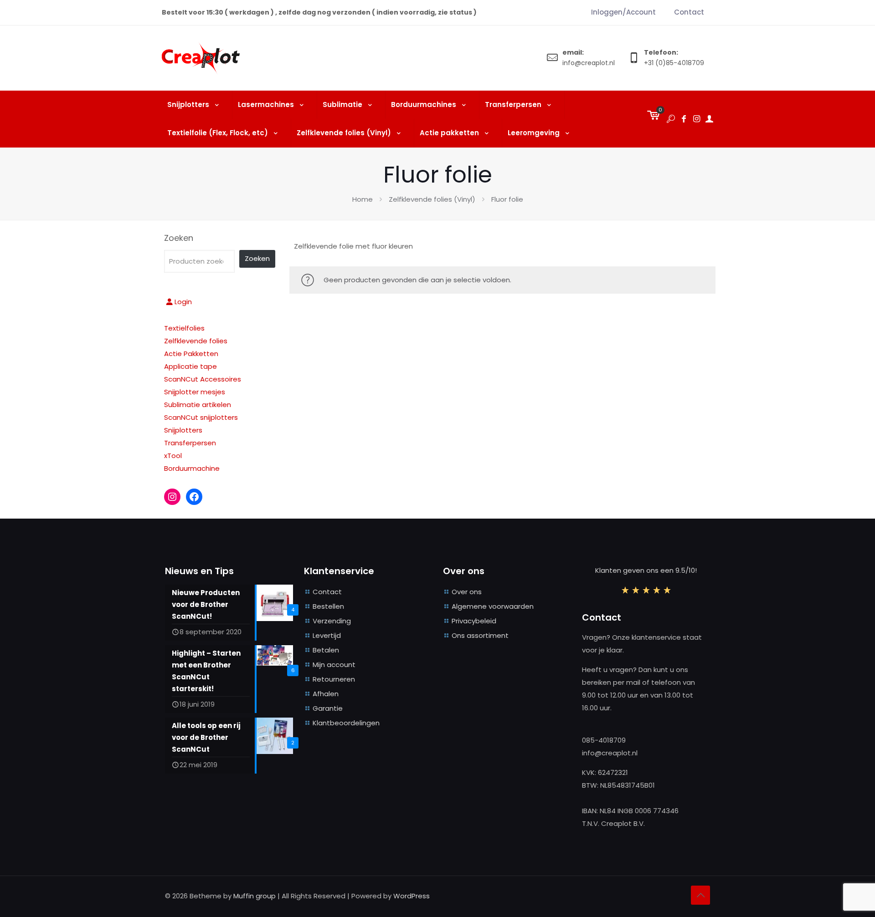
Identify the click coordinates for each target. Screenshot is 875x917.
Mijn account (334, 664)
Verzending (332, 621)
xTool (173, 455)
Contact (327, 591)
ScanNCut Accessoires (202, 379)
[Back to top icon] (700, 895)
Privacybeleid (474, 621)
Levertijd (327, 635)
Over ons (467, 591)
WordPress (411, 896)
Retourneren (334, 679)
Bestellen (328, 606)
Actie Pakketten (191, 353)
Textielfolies (184, 328)
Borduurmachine (192, 468)
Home (362, 199)
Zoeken (178, 238)
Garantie (328, 708)
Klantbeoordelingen (346, 723)
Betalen (326, 650)
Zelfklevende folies (195, 341)
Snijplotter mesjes (194, 392)
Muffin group (254, 896)
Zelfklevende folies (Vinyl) (432, 199)
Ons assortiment (480, 635)
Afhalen (326, 693)
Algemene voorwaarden (493, 606)
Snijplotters (183, 430)
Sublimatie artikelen (197, 404)
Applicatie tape (190, 366)
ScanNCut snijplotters (201, 417)
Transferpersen (190, 443)
